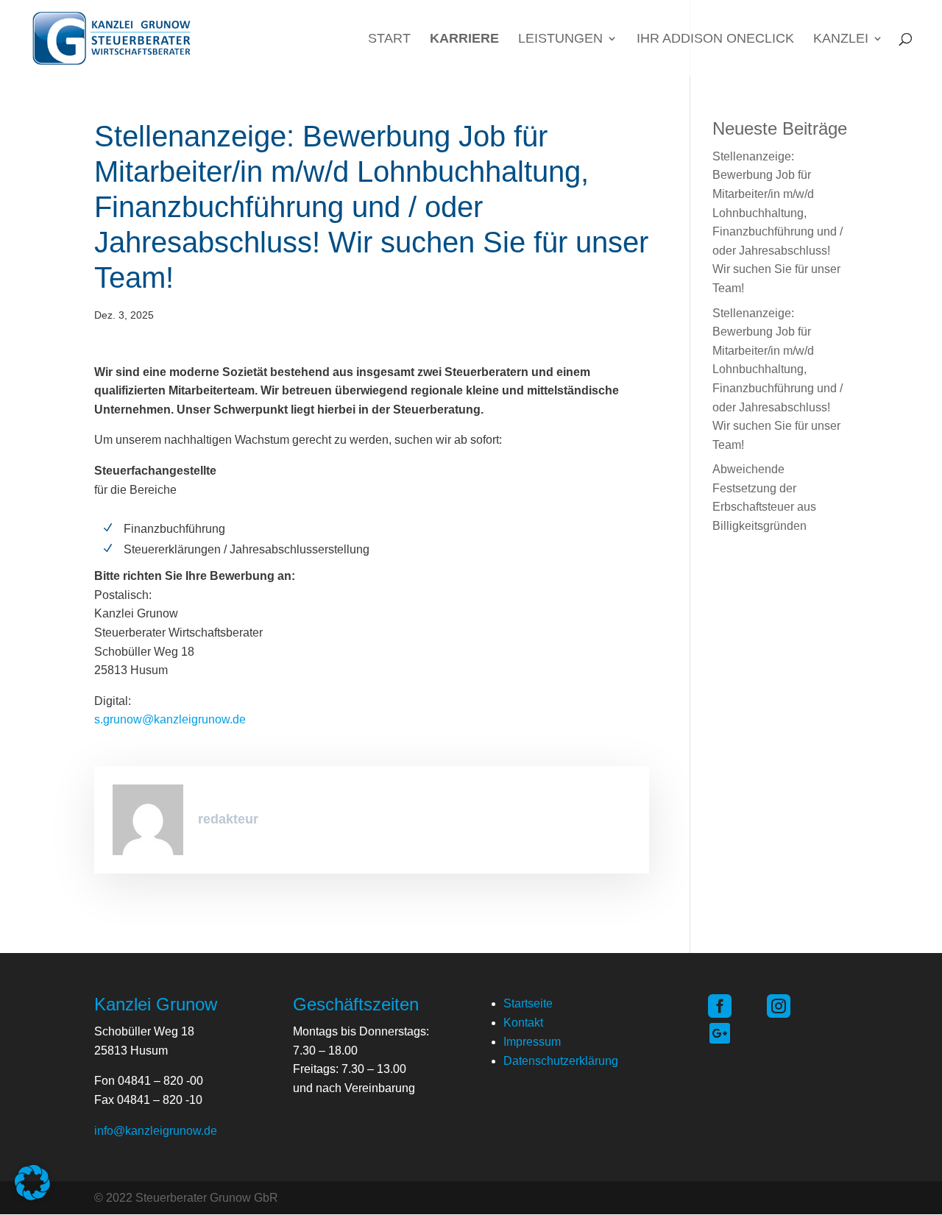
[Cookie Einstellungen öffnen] (32, 1196)
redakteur (228, 819)
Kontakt (523, 1022)
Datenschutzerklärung (560, 1061)
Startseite (528, 1003)
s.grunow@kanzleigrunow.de (170, 719)
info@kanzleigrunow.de (155, 1130)
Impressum (532, 1041)
